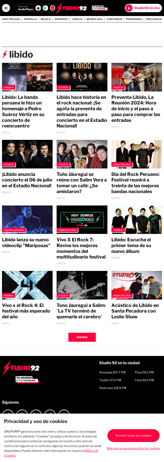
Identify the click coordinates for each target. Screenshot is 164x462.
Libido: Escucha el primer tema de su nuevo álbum (131, 245)
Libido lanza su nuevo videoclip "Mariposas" (26, 242)
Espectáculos (10, 19)
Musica (46, 19)
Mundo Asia (95, 19)
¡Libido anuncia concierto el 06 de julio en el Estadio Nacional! (27, 180)
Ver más (82, 337)
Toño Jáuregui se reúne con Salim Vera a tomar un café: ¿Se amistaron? (82, 182)
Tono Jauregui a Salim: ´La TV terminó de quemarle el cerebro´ (81, 311)
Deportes (61, 19)
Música (8, 87)
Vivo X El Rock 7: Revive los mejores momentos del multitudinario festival (81, 248)
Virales (77, 19)
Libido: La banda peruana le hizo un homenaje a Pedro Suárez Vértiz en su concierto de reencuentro (23, 111)
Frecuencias (154, 19)
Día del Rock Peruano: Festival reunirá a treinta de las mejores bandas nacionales (135, 182)
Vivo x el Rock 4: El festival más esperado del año (26, 311)
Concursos (114, 19)
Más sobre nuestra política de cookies (133, 448)
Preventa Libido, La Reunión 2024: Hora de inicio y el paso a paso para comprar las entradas (135, 108)
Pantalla (30, 19)
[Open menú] (6, 8)
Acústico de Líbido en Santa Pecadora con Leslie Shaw (135, 311)
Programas (134, 19)
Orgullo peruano (14, 230)
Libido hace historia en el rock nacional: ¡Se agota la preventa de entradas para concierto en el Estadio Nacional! (82, 111)
